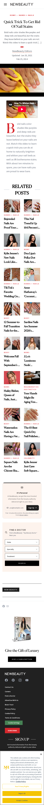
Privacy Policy (10, 709)
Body (6, 318)
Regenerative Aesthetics (31, 388)
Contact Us (9, 687)
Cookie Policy (10, 713)
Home (13, 15)
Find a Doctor (10, 696)
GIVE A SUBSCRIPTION (22, 659)
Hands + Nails (26, 15)
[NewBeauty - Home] (22, 4)
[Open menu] (5, 4)
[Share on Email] (7, 606)
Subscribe (12, 730)
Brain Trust (9, 705)
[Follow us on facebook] (6, 680)
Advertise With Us (11, 700)
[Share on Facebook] (3, 606)
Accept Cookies (22, 800)
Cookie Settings (14, 723)
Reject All (22, 793)
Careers (8, 691)
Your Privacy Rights (22, 786)
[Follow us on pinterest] (13, 680)
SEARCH (22, 563)
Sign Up (31, 508)
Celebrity (29, 458)
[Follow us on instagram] (20, 680)
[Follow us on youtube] (26, 680)
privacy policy (23, 515)
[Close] (41, 754)
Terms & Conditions (12, 718)
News (26, 249)
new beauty (10, 590)
